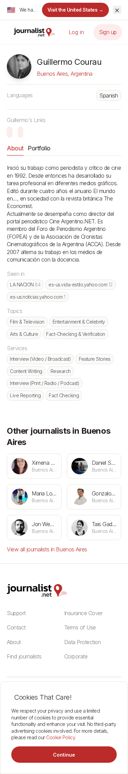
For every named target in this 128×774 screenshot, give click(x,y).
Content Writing (26, 371)
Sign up (108, 32)
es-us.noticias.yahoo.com (38, 297)
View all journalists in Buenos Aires (47, 549)
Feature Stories (95, 359)
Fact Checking (64, 395)
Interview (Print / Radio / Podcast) (44, 383)
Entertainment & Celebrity (79, 322)
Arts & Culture (24, 334)
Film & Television (27, 322)
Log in (76, 32)
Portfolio (39, 148)
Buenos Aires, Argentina (65, 73)
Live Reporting (25, 395)
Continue (64, 755)
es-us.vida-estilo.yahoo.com (80, 284)
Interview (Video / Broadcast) (40, 359)
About (15, 148)
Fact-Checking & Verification (75, 334)
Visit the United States (75, 10)
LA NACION (25, 284)
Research (61, 371)
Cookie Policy (60, 737)
